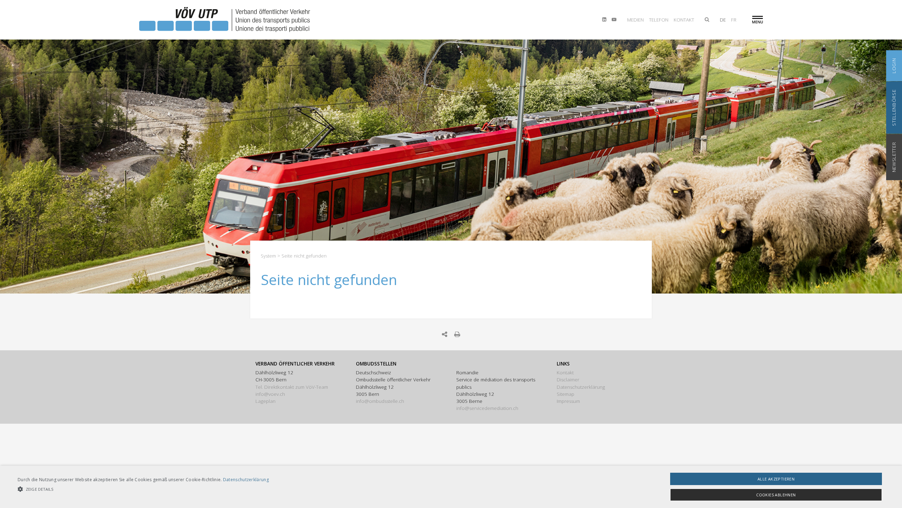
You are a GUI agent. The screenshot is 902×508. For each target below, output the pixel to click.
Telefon (658, 20)
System (268, 256)
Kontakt (684, 20)
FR (733, 20)
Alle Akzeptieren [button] (776, 479)
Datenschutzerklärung (581, 387)
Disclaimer (568, 379)
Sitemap (565, 394)
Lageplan (265, 401)
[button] (143, 489)
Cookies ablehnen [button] (776, 494)
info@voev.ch (270, 394)
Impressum (568, 401)
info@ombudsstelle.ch (380, 401)
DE (723, 20)
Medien (635, 20)
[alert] (451, 487)
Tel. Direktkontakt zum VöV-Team (291, 387)
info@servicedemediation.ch (487, 408)
